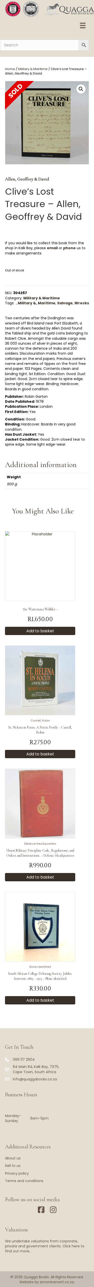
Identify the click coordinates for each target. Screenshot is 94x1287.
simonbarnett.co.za (57, 1282)
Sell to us (13, 1165)
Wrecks (81, 303)
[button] (80, 88)
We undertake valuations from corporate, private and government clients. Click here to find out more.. (44, 1246)
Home (10, 69)
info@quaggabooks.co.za (35, 1079)
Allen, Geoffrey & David (27, 179)
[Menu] (82, 25)
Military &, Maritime (36, 303)
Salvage (65, 303)
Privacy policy (17, 1173)
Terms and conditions (24, 1180)
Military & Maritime (33, 69)
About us (13, 1158)
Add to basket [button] (40, 631)
